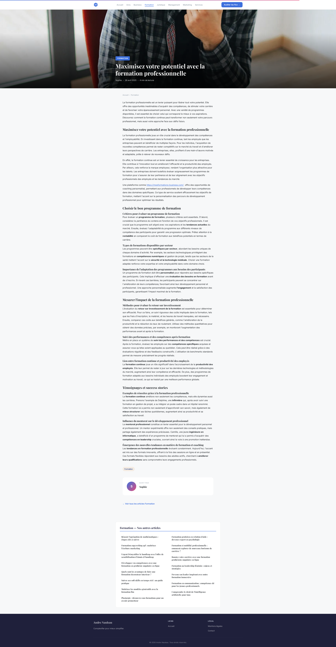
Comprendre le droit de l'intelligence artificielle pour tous (189, 593)
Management (174, 5)
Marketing (187, 5)
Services (199, 5)
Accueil (120, 5)
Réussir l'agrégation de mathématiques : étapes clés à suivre (139, 538)
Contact (211, 631)
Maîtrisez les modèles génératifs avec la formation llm (139, 590)
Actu (128, 5)
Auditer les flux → (232, 5)
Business (138, 5)
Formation (149, 5)
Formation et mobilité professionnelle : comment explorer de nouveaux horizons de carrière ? (192, 548)
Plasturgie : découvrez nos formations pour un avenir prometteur (142, 599)
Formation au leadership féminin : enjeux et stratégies (192, 567)
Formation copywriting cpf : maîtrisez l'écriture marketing (138, 547)
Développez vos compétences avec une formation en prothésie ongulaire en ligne (140, 564)
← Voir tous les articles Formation (139, 503)
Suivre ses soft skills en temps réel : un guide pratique (142, 581)
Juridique (161, 5)
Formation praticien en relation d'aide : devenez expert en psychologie (190, 538)
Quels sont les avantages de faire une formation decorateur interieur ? (138, 573)
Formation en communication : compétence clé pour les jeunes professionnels (193, 584)
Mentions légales (215, 626)
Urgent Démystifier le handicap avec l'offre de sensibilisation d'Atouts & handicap (142, 555)
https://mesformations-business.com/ (165, 185)
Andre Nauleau (102, 622)
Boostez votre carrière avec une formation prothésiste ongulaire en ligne (191, 558)
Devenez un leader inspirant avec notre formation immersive (190, 576)
